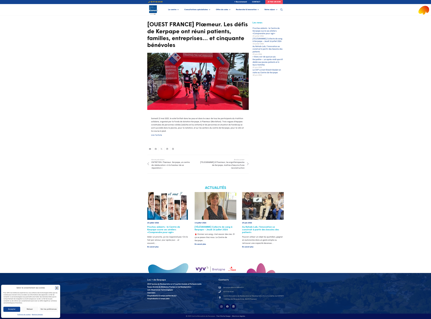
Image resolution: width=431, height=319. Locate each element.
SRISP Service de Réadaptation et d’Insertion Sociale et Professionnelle (174, 284)
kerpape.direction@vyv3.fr (233, 287)
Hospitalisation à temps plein (158, 299)
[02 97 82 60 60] (221, 292)
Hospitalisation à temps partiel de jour (162, 296)
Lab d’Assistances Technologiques (160, 290)
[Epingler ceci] (173, 149)
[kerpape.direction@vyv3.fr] (221, 287)
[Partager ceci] (156, 149)
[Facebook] (227, 306)
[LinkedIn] (233, 306)
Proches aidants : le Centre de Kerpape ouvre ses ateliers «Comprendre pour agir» (266, 31)
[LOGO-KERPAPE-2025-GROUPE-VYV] (153, 9)
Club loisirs (151, 293)
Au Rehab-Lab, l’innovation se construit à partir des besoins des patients (268, 49)
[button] (57, 288)
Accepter (12, 309)
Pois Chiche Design (224, 316)
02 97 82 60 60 (228, 292)
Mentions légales (37, 314)
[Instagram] (221, 306)
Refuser (30, 309)
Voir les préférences (49, 309)
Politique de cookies (24, 314)
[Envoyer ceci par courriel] (150, 149)
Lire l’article (156, 135)
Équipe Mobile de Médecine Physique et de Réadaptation (169, 287)
